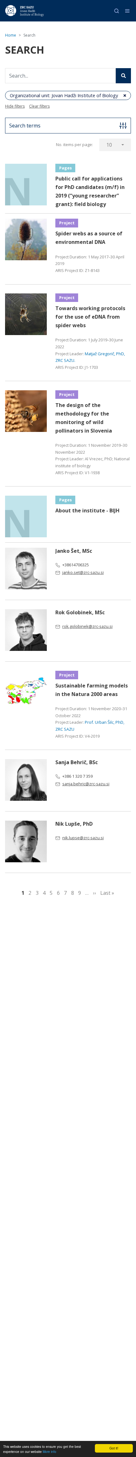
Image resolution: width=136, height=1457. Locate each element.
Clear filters (39, 106)
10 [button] (109, 144)
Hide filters (15, 106)
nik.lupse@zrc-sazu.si (83, 838)
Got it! (113, 1448)
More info (49, 1451)
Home (10, 35)
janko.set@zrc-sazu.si (83, 572)
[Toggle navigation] (127, 11)
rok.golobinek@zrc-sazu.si (87, 626)
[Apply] (123, 75)
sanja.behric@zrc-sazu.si (85, 784)
